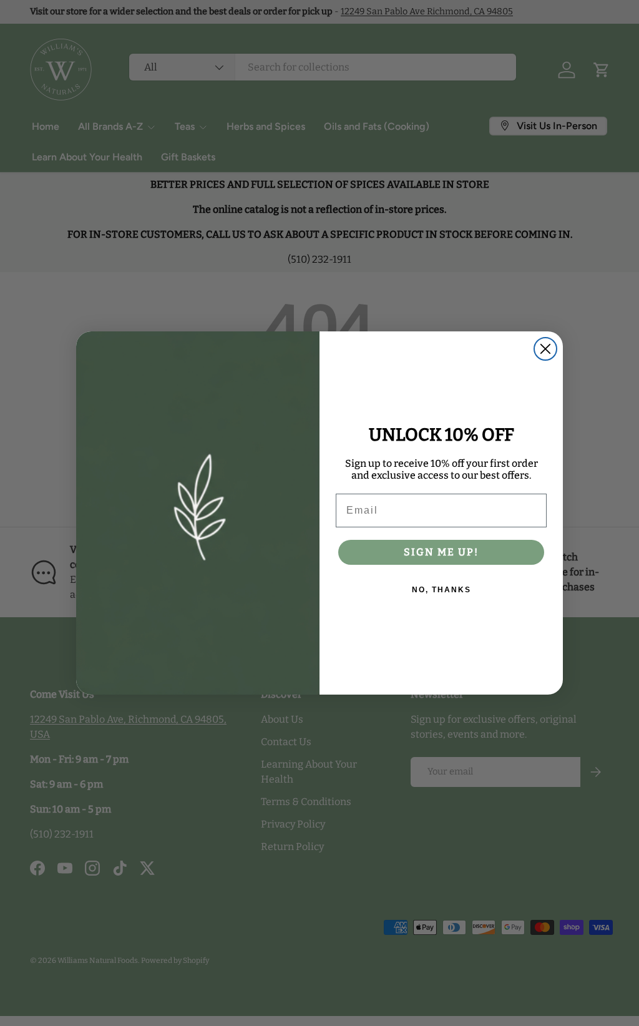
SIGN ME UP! (441, 552)
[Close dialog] (545, 349)
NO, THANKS (441, 589)
